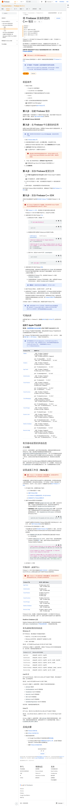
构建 (21, 8)
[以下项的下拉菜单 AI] (17, 9)
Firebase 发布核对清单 (36, 745)
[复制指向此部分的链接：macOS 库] (30, 674)
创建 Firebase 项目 (32, 493)
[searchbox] (9, 13)
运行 (27, 8)
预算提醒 (51, 738)
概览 (3, 8)
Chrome (22, 791)
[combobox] (32, 1)
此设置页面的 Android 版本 (46, 309)
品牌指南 (53, 777)
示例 (40, 8)
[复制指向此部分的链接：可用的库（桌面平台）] (42, 567)
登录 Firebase (39, 105)
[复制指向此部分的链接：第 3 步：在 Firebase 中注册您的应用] (60, 125)
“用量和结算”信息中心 (46, 740)
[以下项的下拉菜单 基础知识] (11, 9)
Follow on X (37, 773)
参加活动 (37, 777)
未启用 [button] (43, 236)
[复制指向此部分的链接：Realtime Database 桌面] (39, 619)
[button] (8, 21)
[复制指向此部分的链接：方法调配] (31, 447)
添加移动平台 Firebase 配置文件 (36, 498)
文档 (15, 1)
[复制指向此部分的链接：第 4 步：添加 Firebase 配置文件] (55, 171)
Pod (42, 215)
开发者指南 (22, 769)
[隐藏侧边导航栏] (16, 803)
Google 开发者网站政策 (39, 758)
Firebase (24, 13)
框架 (42, 267)
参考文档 (35, 8)
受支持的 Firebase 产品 (42, 199)
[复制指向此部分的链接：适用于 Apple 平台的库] (42, 325)
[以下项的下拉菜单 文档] (17, 1)
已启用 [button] (33, 236)
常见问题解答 (54, 780)
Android (33, 73)
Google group (54, 773)
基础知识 (8, 8)
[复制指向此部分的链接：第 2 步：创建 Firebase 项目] (51, 111)
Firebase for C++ (19, 6)
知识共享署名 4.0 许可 (41, 756)
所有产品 (22, 797)
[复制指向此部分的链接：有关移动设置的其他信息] (48, 443)
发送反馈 (58, 18)
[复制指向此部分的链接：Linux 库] (29, 708)
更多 (21, 1)
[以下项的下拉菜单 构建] (23, 9)
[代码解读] (56, 221)
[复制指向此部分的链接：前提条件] (33, 82)
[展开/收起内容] (29, 26)
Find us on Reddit (39, 771)
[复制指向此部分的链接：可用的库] (33, 316)
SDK (32, 210)
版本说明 (53, 775)
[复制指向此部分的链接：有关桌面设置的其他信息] (43, 628)
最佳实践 (49, 134)
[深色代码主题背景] (59, 221)
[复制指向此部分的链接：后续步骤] (33, 727)
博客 (56, 1)
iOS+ (27, 73)
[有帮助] (59, 13)
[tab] (33, 235)
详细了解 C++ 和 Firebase (30, 337)
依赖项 (42, 204)
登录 (67, 1)
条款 (21, 803)
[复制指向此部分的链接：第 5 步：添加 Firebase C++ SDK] (55, 195)
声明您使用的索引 (42, 624)
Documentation (7, 6)
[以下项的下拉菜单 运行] (29, 9)
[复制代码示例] (61, 221)
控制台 (32, 139)
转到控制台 (61, 1)
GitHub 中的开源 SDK (33, 733)
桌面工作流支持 (43, 570)
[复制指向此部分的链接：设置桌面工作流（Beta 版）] (51, 470)
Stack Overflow (54, 771)
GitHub (50, 319)
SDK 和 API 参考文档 (24, 771)
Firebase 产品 (43, 55)
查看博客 (37, 769)
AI (14, 8)
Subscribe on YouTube (40, 775)
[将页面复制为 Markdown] (39, 22)
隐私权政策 (25, 803)
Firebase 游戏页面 (27, 51)
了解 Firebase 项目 (38, 116)
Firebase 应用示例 (32, 730)
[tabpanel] (45, 244)
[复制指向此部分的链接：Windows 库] (31, 631)
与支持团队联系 (54, 769)
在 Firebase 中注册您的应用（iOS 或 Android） (39, 495)
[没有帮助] (61, 13)
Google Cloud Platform (25, 795)
